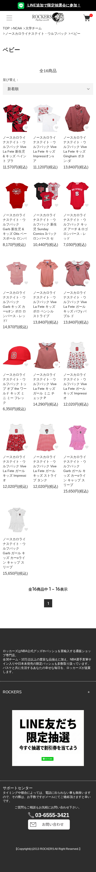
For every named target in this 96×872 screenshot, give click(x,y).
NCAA (17, 28)
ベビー (75, 33)
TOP (6, 28)
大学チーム (33, 28)
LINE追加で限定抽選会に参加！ (54, 5)
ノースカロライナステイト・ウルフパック (36, 33)
